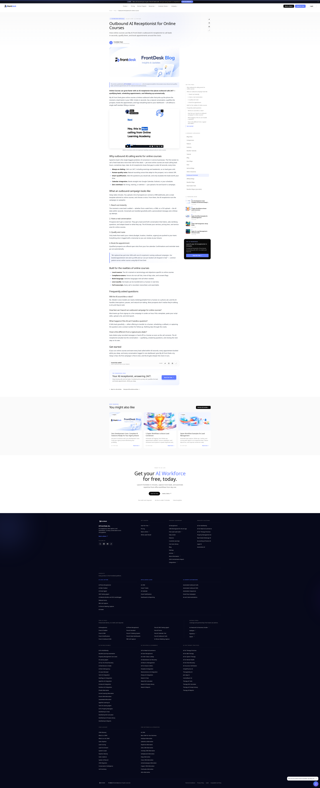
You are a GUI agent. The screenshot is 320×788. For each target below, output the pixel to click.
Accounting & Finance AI (204, 541)
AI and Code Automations (190, 597)
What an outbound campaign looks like (197, 91)
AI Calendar (144, 591)
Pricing (133, 6)
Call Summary (102, 769)
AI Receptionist (173, 525)
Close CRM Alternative (147, 760)
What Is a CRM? (103, 735)
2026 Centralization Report (176, 559)
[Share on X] (209, 19)
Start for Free (300, 6)
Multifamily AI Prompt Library (107, 718)
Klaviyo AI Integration (147, 675)
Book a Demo (288, 6)
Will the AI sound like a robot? (196, 110)
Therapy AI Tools (187, 681)
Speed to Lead (103, 751)
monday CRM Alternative (148, 751)
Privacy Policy (200, 783)
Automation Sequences (189, 591)
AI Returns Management (148, 663)
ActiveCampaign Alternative (148, 763)
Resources (151, 6)
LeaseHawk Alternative (105, 699)
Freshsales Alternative (147, 769)
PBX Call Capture (103, 603)
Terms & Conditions (190, 783)
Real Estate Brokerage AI (204, 538)
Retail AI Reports (145, 687)
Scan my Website (186, 1)
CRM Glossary (102, 732)
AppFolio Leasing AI (104, 702)
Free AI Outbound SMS (105, 639)
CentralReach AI (187, 678)
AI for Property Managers (106, 709)
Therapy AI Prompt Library (190, 687)
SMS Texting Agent (104, 594)
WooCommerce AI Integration (149, 672)
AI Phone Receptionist (105, 585)
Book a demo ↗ (103, 536)
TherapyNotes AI (187, 672)
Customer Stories (163, 6)
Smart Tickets (144, 588)
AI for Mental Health (188, 659)
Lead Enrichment (103, 747)
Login (311, 6)
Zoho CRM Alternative (147, 747)
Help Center (172, 535)
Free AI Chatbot (103, 630)
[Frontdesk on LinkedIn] (103, 543)
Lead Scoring (102, 744)
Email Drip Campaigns (189, 594)
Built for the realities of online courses (197, 105)
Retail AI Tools (145, 678)
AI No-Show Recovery (189, 663)
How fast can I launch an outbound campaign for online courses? (197, 114)
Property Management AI (204, 535)
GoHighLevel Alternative (147, 754)
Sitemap (171, 550)
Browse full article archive (131, 389)
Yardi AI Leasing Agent (105, 705)
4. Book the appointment (194, 102)
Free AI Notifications (104, 636)
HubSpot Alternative (146, 738)
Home (110, 10)
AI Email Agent (103, 591)
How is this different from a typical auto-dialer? (197, 122)
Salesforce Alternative (147, 741)
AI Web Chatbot (103, 588)
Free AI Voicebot (130, 630)
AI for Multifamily (202, 525)
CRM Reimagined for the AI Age (178, 529)
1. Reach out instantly (193, 94)
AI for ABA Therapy (188, 653)
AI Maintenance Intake (105, 666)
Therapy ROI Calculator (189, 684)
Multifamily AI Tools (104, 711)
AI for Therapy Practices (203, 532)
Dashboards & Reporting (148, 597)
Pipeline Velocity (103, 754)
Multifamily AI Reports (105, 721)
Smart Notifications (146, 594)
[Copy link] (209, 30)
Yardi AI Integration (104, 675)
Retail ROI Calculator (146, 681)
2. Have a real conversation (195, 97)
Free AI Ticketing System (133, 633)
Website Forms (103, 600)
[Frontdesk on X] (100, 543)
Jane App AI (186, 675)
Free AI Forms (158, 630)
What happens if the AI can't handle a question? (197, 118)
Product (125, 6)
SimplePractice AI (188, 669)
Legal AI (199, 544)
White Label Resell (146, 535)
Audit (207, 783)
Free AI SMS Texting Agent (161, 627)
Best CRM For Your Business (148, 735)
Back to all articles (116, 389)
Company (174, 6)
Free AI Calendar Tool (160, 633)
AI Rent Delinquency (104, 669)
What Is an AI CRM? (104, 738)
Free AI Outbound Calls (160, 636)
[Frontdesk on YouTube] (107, 543)
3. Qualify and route (193, 100)
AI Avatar (101, 609)
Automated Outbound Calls (190, 585)
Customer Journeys (174, 541)
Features (171, 538)
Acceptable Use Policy (216, 783)
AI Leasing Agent (103, 659)
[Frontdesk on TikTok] (111, 543)
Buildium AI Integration (105, 687)
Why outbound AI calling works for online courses (196, 88)
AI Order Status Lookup (147, 656)
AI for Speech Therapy (189, 656)
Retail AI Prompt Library (147, 684)
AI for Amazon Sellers (147, 666)
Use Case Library (173, 544)
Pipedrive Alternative (147, 744)
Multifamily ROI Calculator (106, 715)
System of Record (103, 760)
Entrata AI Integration (105, 684)
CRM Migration (103, 763)
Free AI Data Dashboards (133, 636)
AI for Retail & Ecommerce (204, 529)
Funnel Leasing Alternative (106, 693)
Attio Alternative (145, 772)
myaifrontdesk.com (136, 84)
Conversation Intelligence (106, 766)
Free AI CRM (102, 633)
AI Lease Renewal (103, 672)
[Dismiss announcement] (318, 1)
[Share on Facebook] (209, 26)
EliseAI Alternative (104, 690)
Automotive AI (201, 547)
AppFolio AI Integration (105, 681)
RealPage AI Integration (105, 678)
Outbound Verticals (118, 18)
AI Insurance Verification (190, 666)
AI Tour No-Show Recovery (106, 663)
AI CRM (143, 585)
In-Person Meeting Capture (106, 606)
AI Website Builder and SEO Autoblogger (110, 597)
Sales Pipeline (102, 741)
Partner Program (141, 6)
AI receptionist (103, 528)
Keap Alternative (145, 757)
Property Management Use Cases (108, 656)
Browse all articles (203, 407)
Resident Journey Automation (107, 653)
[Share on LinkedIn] (209, 22)
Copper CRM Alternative (147, 766)
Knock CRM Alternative (105, 696)
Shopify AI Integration (147, 669)
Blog (115, 10)
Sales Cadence (103, 757)
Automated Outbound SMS (190, 588)
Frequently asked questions (194, 108)
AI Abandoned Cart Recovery (149, 659)
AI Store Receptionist (147, 653)
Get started (190, 126)
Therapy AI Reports (188, 690)
